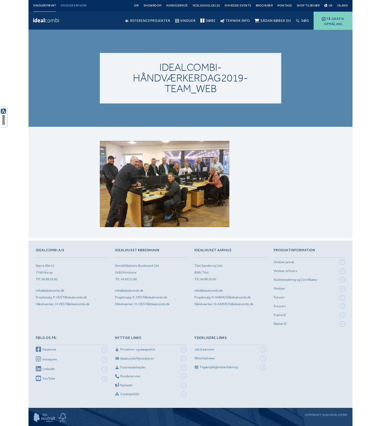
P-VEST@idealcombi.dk (70, 297)
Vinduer (279, 288)
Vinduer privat (44, 5)
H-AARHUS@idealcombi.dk (233, 304)
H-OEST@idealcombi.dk (152, 304)
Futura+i (280, 306)
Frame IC (280, 315)
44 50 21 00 (129, 279)
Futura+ (279, 297)
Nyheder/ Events (238, 5)
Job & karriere (204, 349)
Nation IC (280, 324)
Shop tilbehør (308, 5)
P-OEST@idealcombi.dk (149, 297)
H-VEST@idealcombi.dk (72, 304)
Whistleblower (204, 358)
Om (136, 5)
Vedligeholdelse (206, 5)
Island (342, 5)
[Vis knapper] (4, 126)
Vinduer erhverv (74, 5)
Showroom (153, 5)
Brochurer (264, 5)
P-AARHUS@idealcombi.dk (231, 297)
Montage (284, 5)
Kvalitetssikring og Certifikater (296, 280)
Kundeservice (177, 5)
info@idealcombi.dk (50, 290)
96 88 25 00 (49, 279)
